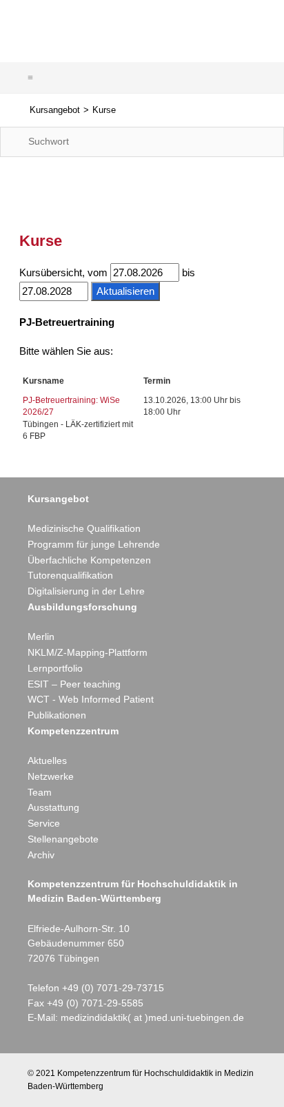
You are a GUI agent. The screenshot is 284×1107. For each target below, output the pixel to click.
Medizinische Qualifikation (84, 528)
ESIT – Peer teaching (74, 684)
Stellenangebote (63, 839)
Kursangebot (55, 110)
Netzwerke (51, 776)
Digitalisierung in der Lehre (86, 591)
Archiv (41, 854)
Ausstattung (53, 807)
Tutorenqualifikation (70, 575)
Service (44, 823)
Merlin (41, 636)
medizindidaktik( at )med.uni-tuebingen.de (152, 1017)
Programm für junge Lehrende (94, 544)
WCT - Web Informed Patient (91, 699)
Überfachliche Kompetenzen (89, 560)
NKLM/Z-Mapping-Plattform (88, 652)
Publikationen (57, 715)
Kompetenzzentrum (73, 730)
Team (40, 792)
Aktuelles (47, 760)
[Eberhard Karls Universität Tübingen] (210, 27)
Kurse (104, 110)
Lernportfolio (55, 668)
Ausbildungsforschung (82, 606)
